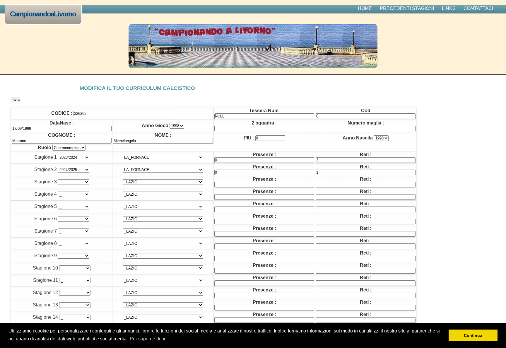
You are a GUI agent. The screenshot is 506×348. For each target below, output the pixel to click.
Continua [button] (473, 335)
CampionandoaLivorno (43, 14)
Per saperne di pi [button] (147, 338)
